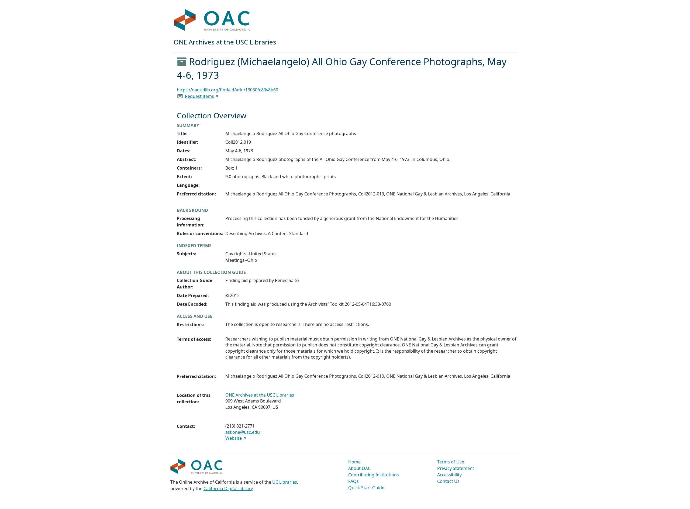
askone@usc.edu (242, 432)
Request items (199, 96)
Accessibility (449, 475)
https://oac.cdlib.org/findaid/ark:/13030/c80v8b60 (227, 90)
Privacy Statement (455, 468)
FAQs (353, 481)
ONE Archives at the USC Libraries (259, 395)
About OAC (359, 468)
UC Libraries (284, 482)
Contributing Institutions (373, 475)
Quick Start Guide (366, 488)
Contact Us (448, 481)
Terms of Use (450, 462)
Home (354, 462)
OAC (212, 20)
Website (233, 438)
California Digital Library (228, 488)
